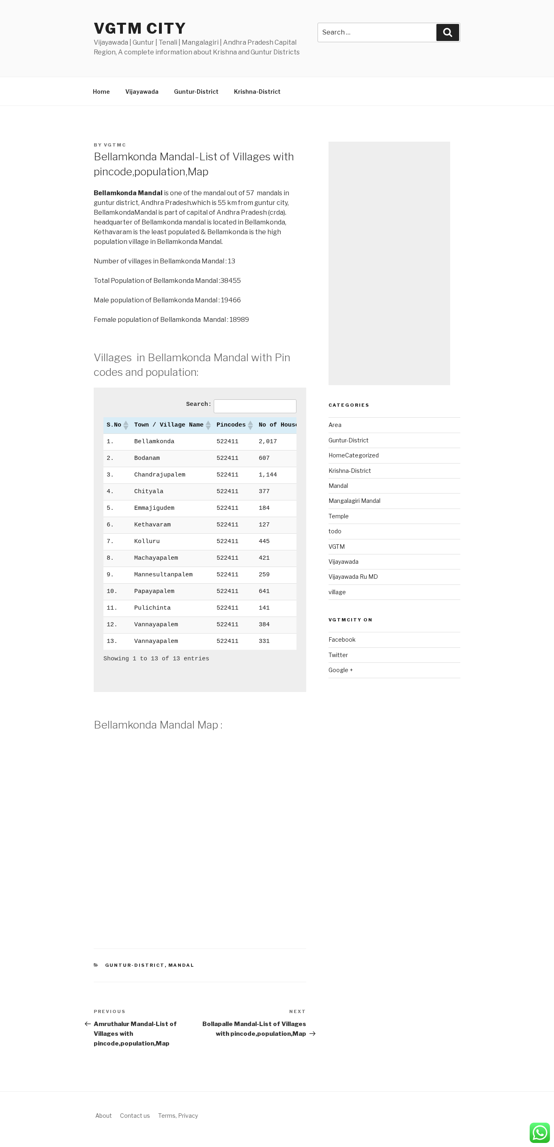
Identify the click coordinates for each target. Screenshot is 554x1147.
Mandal (181, 965)
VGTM (337, 546)
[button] (125, 425)
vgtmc (115, 145)
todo (335, 531)
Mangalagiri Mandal (354, 500)
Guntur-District (196, 91)
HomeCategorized (354, 455)
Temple (339, 516)
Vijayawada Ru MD (353, 576)
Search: (199, 404)
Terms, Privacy (178, 1115)
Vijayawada (142, 91)
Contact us (135, 1115)
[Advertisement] (389, 263)
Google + (341, 669)
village (337, 592)
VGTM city (140, 28)
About (103, 1115)
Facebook (342, 639)
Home (101, 91)
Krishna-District (257, 91)
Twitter (338, 654)
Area (335, 424)
